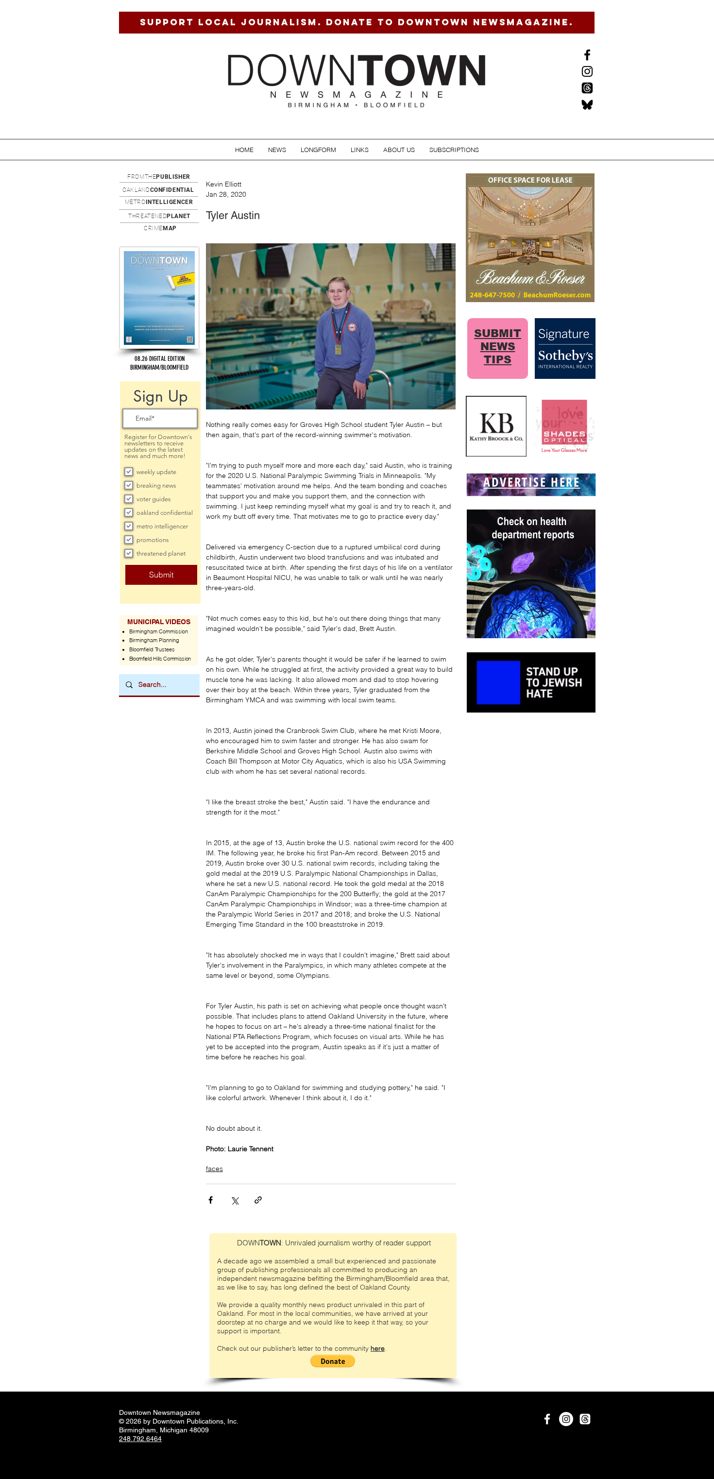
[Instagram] (587, 71)
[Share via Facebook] (210, 1200)
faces (214, 1168)
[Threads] (587, 88)
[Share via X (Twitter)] (234, 1200)
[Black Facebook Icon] (587, 55)
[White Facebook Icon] (547, 1419)
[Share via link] (258, 1200)
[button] (277, 150)
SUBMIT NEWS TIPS (497, 346)
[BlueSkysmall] (587, 104)
